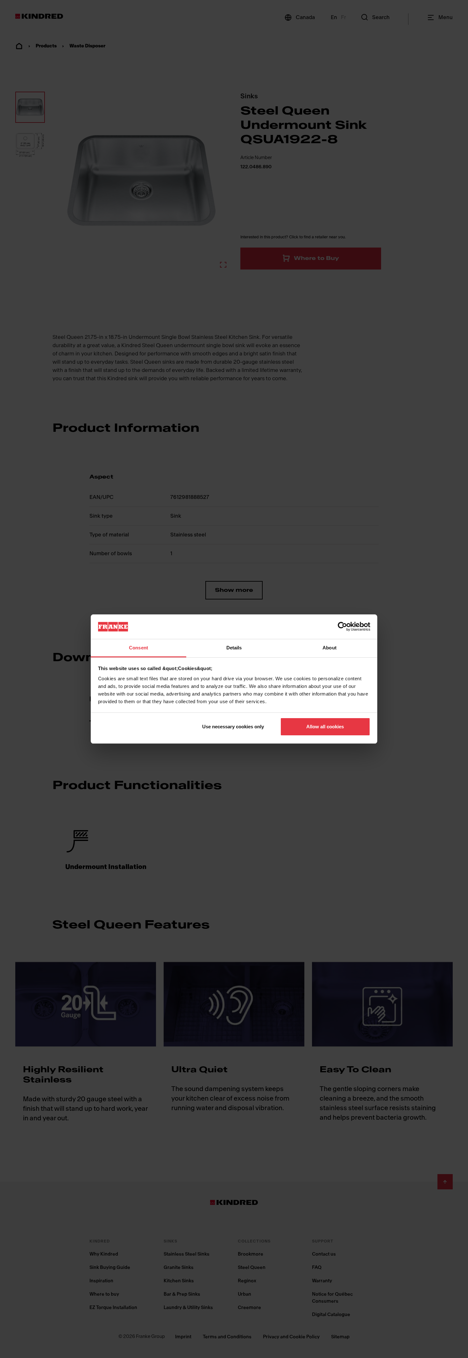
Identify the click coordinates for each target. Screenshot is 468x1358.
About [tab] (330, 647)
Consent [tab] (138, 647)
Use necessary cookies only (233, 726)
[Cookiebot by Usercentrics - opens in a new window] (342, 626)
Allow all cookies (325, 726)
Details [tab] (234, 647)
